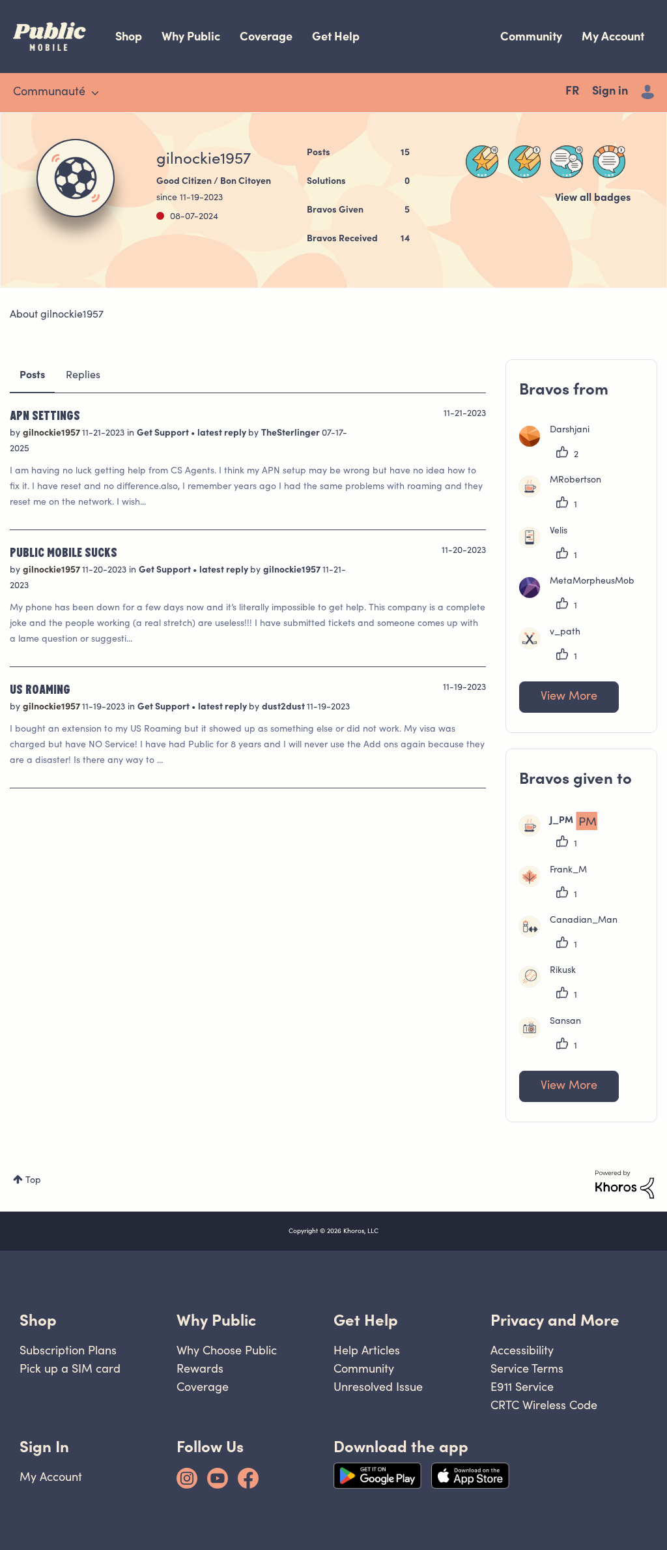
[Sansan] (555, 1035)
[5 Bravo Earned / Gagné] (524, 161)
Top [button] (33, 1180)
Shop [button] (38, 1320)
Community (531, 36)
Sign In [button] (44, 1447)
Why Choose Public (227, 1350)
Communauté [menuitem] (49, 92)
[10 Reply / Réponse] (566, 161)
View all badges (593, 198)
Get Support (164, 433)
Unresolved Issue (378, 1386)
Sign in (610, 92)
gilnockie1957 (52, 433)
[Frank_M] (558, 884)
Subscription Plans (68, 1350)
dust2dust (284, 707)
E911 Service (522, 1386)
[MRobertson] (565, 494)
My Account (613, 36)
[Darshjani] (559, 444)
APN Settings (45, 415)
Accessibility (522, 1350)
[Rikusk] (552, 984)
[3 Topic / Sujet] (609, 161)
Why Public (191, 36)
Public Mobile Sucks (63, 551)
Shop (128, 36)
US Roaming (40, 688)
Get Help (336, 36)
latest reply (222, 433)
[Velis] (548, 545)
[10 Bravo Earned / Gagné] (482, 161)
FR (572, 92)
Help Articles (367, 1350)
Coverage (266, 36)
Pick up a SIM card (70, 1368)
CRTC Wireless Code (543, 1404)
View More (569, 697)
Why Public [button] (216, 1320)
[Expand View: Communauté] (95, 93)
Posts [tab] (32, 375)
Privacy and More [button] (554, 1320)
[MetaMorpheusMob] (581, 595)
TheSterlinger (291, 433)
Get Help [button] (366, 1320)
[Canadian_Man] (573, 934)
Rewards (200, 1368)
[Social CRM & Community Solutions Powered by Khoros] (624, 1184)
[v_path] (554, 646)
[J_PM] (563, 833)
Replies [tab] (83, 375)
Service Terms (526, 1368)
